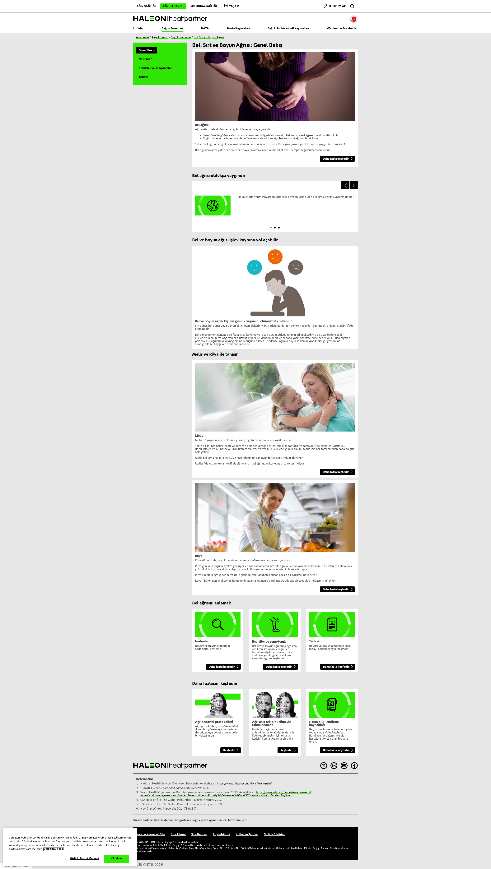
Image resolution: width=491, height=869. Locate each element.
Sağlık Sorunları (172, 28)
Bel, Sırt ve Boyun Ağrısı (209, 37)
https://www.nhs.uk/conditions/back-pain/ (244, 783)
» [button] (354, 185)
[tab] (345, 185)
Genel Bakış (147, 50)
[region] (70, 847)
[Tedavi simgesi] (332, 623)
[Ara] (352, 5)
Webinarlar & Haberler (342, 28)
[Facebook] (354, 765)
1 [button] (271, 228)
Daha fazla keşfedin (336, 159)
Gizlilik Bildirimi (274, 834)
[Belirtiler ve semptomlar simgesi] (275, 623)
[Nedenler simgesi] (218, 623)
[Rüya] (275, 516)
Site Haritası (199, 834)
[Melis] (275, 395)
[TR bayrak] (355, 19)
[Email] (344, 765)
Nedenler (145, 59)
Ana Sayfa (142, 37)
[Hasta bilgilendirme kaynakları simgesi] (332, 703)
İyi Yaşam (231, 6)
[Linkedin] (333, 765)
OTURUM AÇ (337, 6)
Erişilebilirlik (221, 834)
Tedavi (143, 77)
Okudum (116, 858)
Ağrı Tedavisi (173, 6)
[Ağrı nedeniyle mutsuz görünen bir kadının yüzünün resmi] (218, 703)
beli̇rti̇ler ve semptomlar (155, 68)
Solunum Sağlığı (203, 6)
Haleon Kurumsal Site (150, 834)
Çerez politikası (54, 849)
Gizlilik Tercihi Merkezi (84, 858)
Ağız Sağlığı (146, 6)
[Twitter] (323, 765)
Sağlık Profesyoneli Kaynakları (288, 28)
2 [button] (275, 228)
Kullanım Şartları (247, 834)
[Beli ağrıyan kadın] (275, 85)
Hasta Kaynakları (238, 28)
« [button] (345, 185)
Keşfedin (229, 750)
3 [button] (279, 228)
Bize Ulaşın (178, 834)
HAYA (205, 28)
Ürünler (138, 28)
